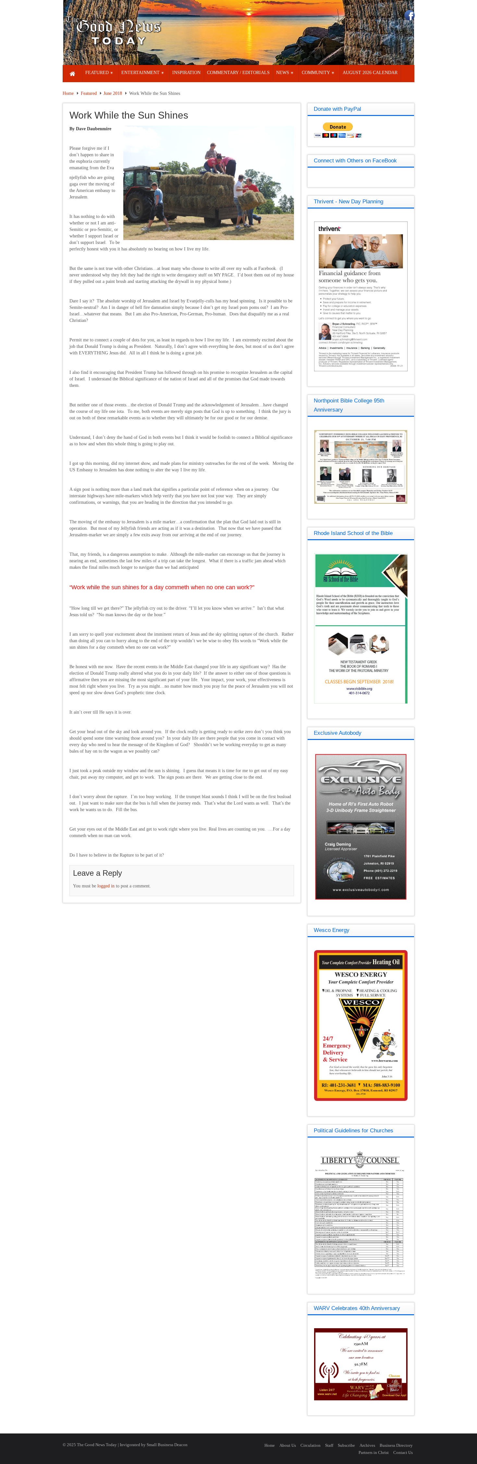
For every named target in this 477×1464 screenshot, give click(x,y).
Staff (329, 1445)
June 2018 (113, 93)
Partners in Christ (374, 1452)
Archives (367, 1445)
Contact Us (403, 1452)
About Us (287, 1445)
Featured (89, 93)
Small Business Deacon (167, 1444)
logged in (106, 886)
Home (68, 93)
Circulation (310, 1445)
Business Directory (396, 1445)
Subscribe (346, 1445)
